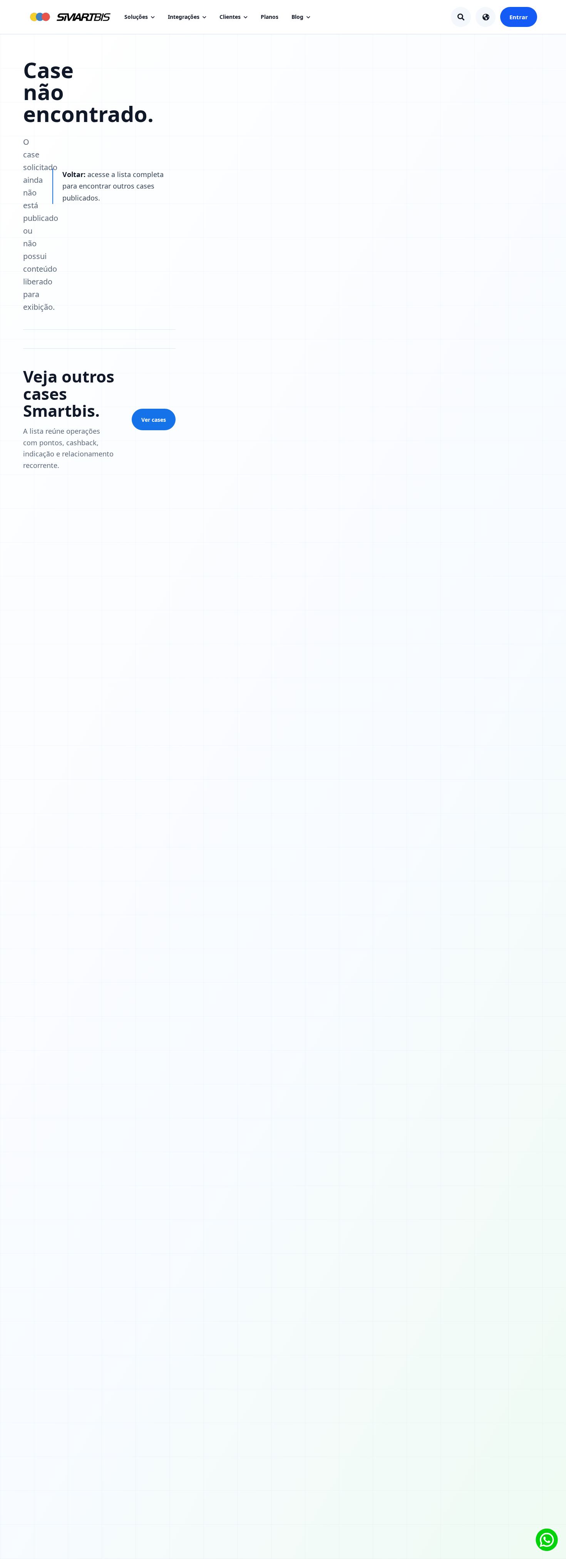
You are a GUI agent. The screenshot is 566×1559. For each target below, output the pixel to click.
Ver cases (153, 419)
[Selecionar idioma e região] (486, 17)
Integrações (183, 16)
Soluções (136, 16)
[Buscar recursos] (461, 17)
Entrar (518, 17)
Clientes (230, 16)
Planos (269, 16)
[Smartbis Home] (70, 17)
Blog (297, 16)
